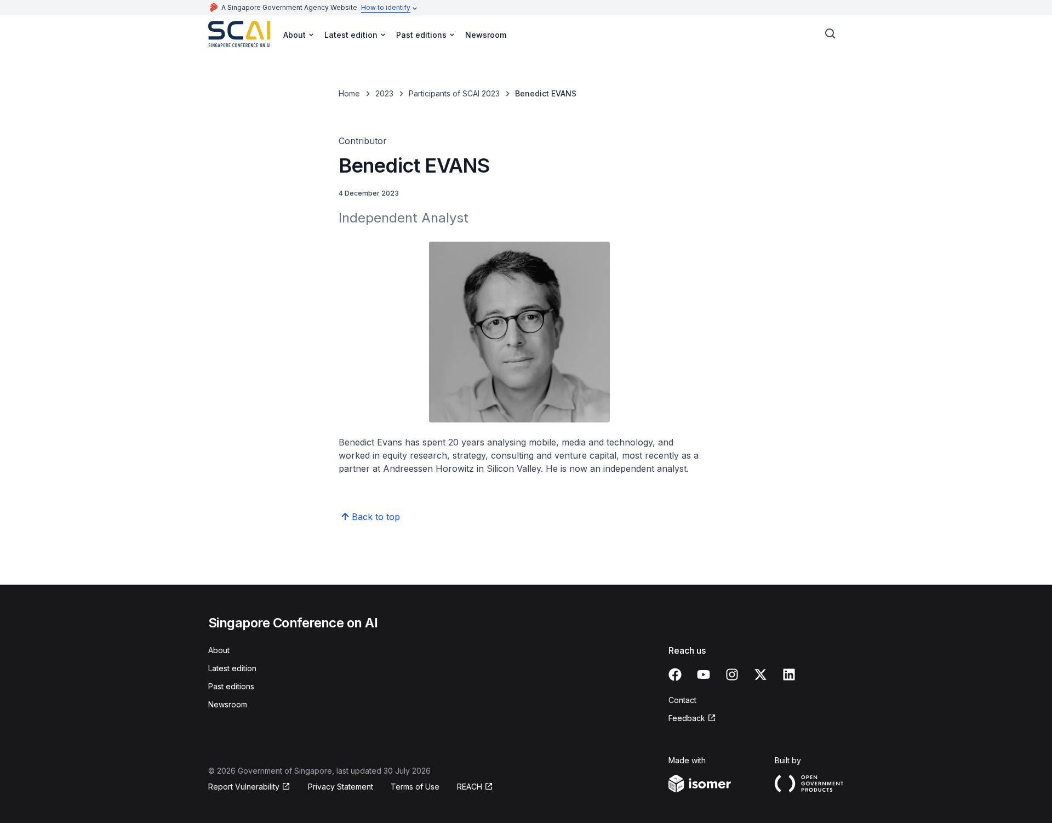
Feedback (686, 718)
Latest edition (232, 668)
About (219, 650)
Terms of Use (415, 786)
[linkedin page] (789, 674)
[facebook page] (675, 674)
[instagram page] (732, 674)
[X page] (760, 674)
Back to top (376, 516)
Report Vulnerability (243, 786)
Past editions (231, 686)
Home (349, 93)
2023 (384, 93)
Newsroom (485, 34)
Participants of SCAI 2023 (454, 93)
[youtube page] (703, 674)
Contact (682, 700)
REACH (469, 786)
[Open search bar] (830, 34)
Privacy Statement (340, 786)
